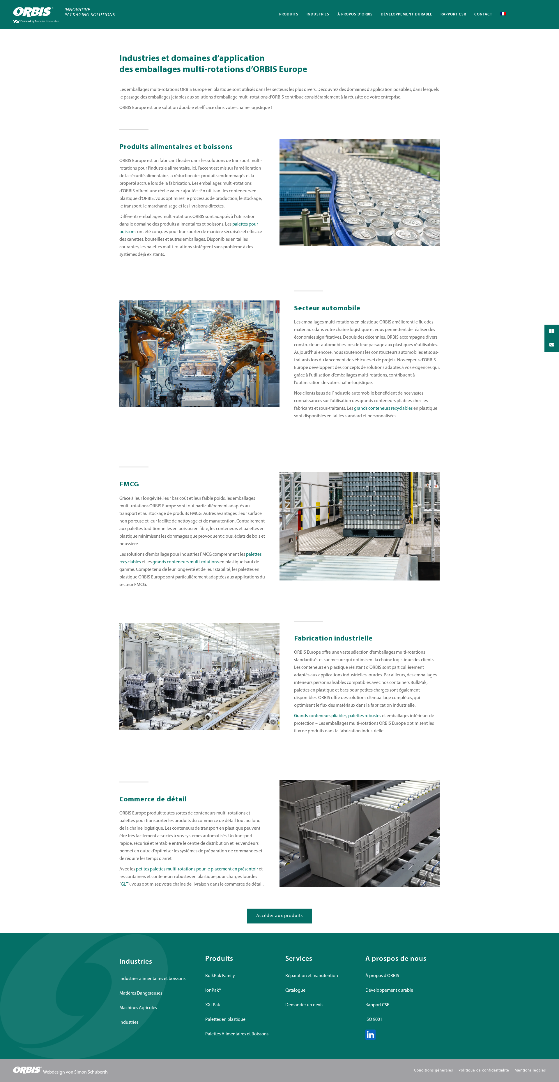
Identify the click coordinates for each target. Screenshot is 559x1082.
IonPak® (213, 990)
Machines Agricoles (138, 1008)
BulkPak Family (220, 976)
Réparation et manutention (311, 976)
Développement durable (389, 990)
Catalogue (295, 990)
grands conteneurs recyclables (383, 408)
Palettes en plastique (225, 1019)
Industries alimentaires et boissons (152, 979)
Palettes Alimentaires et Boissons (236, 1034)
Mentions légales (530, 1070)
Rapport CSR (377, 1005)
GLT (124, 884)
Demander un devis (304, 1005)
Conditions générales (433, 1070)
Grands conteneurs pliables (320, 716)
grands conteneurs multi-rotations (186, 562)
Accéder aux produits (279, 916)
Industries (128, 1022)
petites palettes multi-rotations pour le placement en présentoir (197, 869)
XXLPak (212, 1005)
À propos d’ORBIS (382, 976)
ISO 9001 (373, 1019)
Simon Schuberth (91, 1072)
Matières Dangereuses (140, 993)
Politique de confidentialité (484, 1070)
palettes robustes (364, 716)
